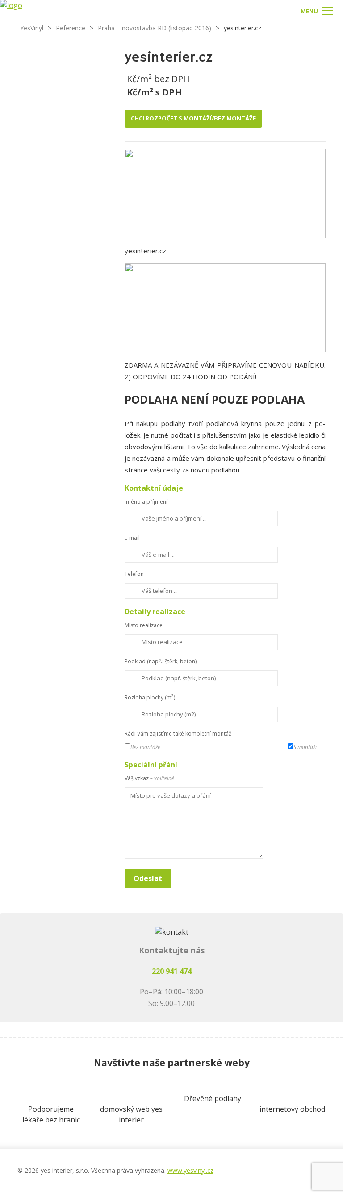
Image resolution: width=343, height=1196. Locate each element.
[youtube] (300, 1166)
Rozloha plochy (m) (150, 697)
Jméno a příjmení (146, 501)
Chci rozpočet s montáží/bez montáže (193, 118)
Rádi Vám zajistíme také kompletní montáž (178, 733)
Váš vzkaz (149, 778)
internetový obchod (292, 1109)
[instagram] (265, 1166)
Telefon (134, 574)
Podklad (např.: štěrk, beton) (161, 661)
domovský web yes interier (131, 1114)
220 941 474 (172, 971)
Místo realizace (144, 625)
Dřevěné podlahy (212, 1098)
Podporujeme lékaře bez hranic (51, 1114)
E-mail (132, 538)
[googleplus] (283, 1166)
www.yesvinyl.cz (190, 1170)
